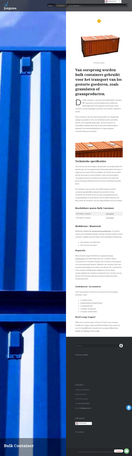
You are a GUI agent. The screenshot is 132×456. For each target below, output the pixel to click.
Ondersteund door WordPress (87, 452)
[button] (127, 6)
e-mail (97, 331)
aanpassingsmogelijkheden (101, 231)
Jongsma (10, 8)
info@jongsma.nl (85, 408)
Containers (61, 5)
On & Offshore (74, 5)
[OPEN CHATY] (126, 451)
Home (50, 5)
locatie (77, 331)
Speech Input (121, 345)
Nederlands (82, 423)
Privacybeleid (79, 432)
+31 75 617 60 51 (84, 403)
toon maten (110, 214)
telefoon (87, 331)
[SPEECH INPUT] (99, 346)
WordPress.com (115, 452)
